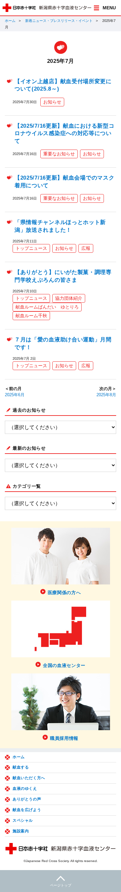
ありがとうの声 (27, 799)
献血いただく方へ (29, 778)
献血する (21, 767)
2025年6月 (15, 395)
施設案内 (21, 831)
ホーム (10, 21)
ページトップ (60, 885)
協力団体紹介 (68, 298)
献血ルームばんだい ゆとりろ (47, 306)
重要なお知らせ (59, 153)
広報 (85, 248)
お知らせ (52, 101)
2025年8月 (106, 395)
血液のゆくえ (25, 788)
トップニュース (31, 248)
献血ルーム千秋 (31, 315)
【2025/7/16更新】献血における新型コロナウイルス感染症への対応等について (64, 133)
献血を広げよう (27, 810)
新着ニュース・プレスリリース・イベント (59, 21)
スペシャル (23, 820)
